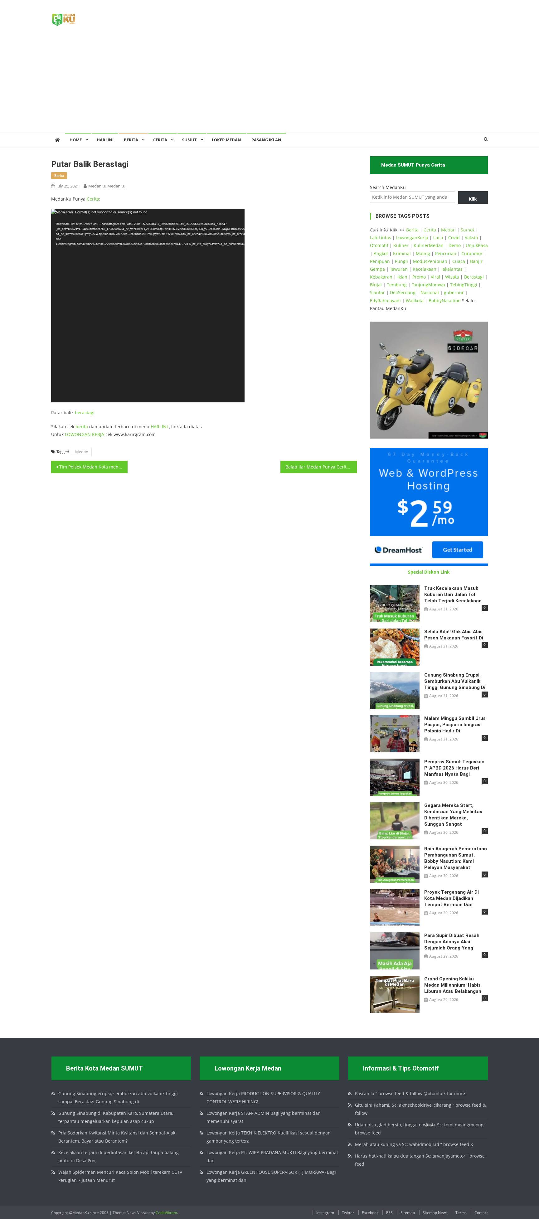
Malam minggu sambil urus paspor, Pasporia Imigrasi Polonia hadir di (455, 725)
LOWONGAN (78, 434)
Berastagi (474, 277)
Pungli (401, 261)
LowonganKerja (412, 237)
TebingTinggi (463, 285)
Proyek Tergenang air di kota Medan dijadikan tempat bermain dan (451, 898)
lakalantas (452, 269)
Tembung (397, 285)
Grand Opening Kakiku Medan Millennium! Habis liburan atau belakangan (452, 985)
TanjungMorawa (428, 285)
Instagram (325, 1212)
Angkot (381, 253)
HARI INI (159, 427)
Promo (419, 277)
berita (59, 175)
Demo (455, 245)
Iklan (402, 277)
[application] (148, 305)
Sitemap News (435, 1212)
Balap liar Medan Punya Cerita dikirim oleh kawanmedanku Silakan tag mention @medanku (321, 467)
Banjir (476, 261)
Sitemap (408, 1212)
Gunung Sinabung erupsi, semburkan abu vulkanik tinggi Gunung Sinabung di (454, 681)
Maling (423, 253)
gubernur (454, 292)
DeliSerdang (402, 292)
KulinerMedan (429, 245)
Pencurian (445, 253)
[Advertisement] (269, 85)
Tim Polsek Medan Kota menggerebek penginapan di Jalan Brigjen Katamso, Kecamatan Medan (93, 467)
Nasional (429, 292)
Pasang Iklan (266, 140)
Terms (461, 1212)
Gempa (377, 269)
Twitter (348, 1212)
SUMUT (189, 140)
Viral (435, 277)
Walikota (415, 301)
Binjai (376, 285)
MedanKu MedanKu (106, 186)
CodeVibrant (166, 1212)
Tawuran (399, 269)
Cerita (160, 140)
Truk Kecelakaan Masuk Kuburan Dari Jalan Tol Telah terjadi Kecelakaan (453, 594)
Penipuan (380, 261)
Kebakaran (381, 277)
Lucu (438, 237)
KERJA (98, 434)
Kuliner (401, 245)
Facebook (370, 1212)
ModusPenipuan (430, 261)
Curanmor (472, 253)
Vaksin (471, 237)
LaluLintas (380, 237)
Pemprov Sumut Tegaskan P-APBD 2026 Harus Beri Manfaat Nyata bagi (454, 768)
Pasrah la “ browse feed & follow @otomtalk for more (410, 1093)
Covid (454, 237)
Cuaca (458, 261)
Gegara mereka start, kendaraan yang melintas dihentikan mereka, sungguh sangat (453, 815)
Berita (131, 140)
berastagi (85, 412)
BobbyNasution (445, 301)
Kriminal (402, 253)
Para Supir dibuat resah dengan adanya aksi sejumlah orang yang (451, 942)
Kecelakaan (424, 269)
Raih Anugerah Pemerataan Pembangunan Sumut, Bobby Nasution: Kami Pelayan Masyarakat (455, 858)
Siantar (377, 292)
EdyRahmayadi (385, 301)
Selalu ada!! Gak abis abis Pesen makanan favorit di (453, 635)
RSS (389, 1212)
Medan (81, 451)
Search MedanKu (388, 187)
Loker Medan (226, 140)
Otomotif (379, 245)
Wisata (452, 277)
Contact (481, 1212)
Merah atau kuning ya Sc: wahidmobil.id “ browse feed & (414, 1144)
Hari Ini (105, 140)
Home (76, 140)
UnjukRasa (477, 245)
